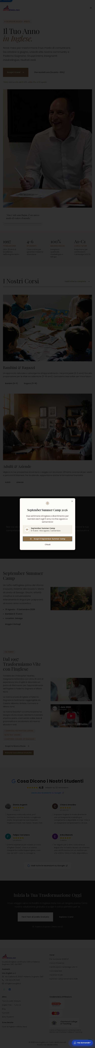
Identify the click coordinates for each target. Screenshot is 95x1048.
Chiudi (47, 544)
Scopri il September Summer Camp (49, 539)
